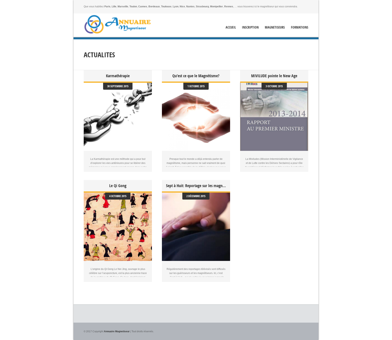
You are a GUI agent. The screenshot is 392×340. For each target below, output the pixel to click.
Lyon (175, 6)
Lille (114, 6)
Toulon (133, 6)
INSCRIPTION (250, 27)
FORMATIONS (299, 27)
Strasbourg (202, 6)
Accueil (231, 27)
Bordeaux (154, 6)
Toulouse (166, 6)
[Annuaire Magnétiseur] (117, 24)
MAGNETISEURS (275, 27)
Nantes (190, 6)
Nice (182, 6)
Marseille (123, 6)
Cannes (142, 6)
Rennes (228, 6)
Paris (107, 6)
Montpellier (216, 6)
